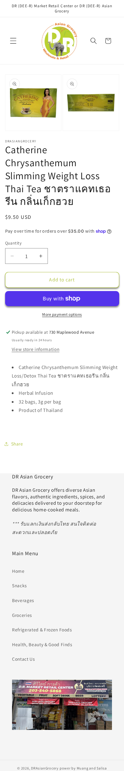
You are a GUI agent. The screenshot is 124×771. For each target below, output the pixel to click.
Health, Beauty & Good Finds (42, 644)
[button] (13, 41)
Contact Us (23, 659)
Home (18, 571)
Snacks (19, 585)
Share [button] (17, 444)
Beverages (23, 600)
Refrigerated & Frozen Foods (42, 630)
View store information (36, 349)
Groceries (22, 615)
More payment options (62, 314)
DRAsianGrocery (45, 768)
